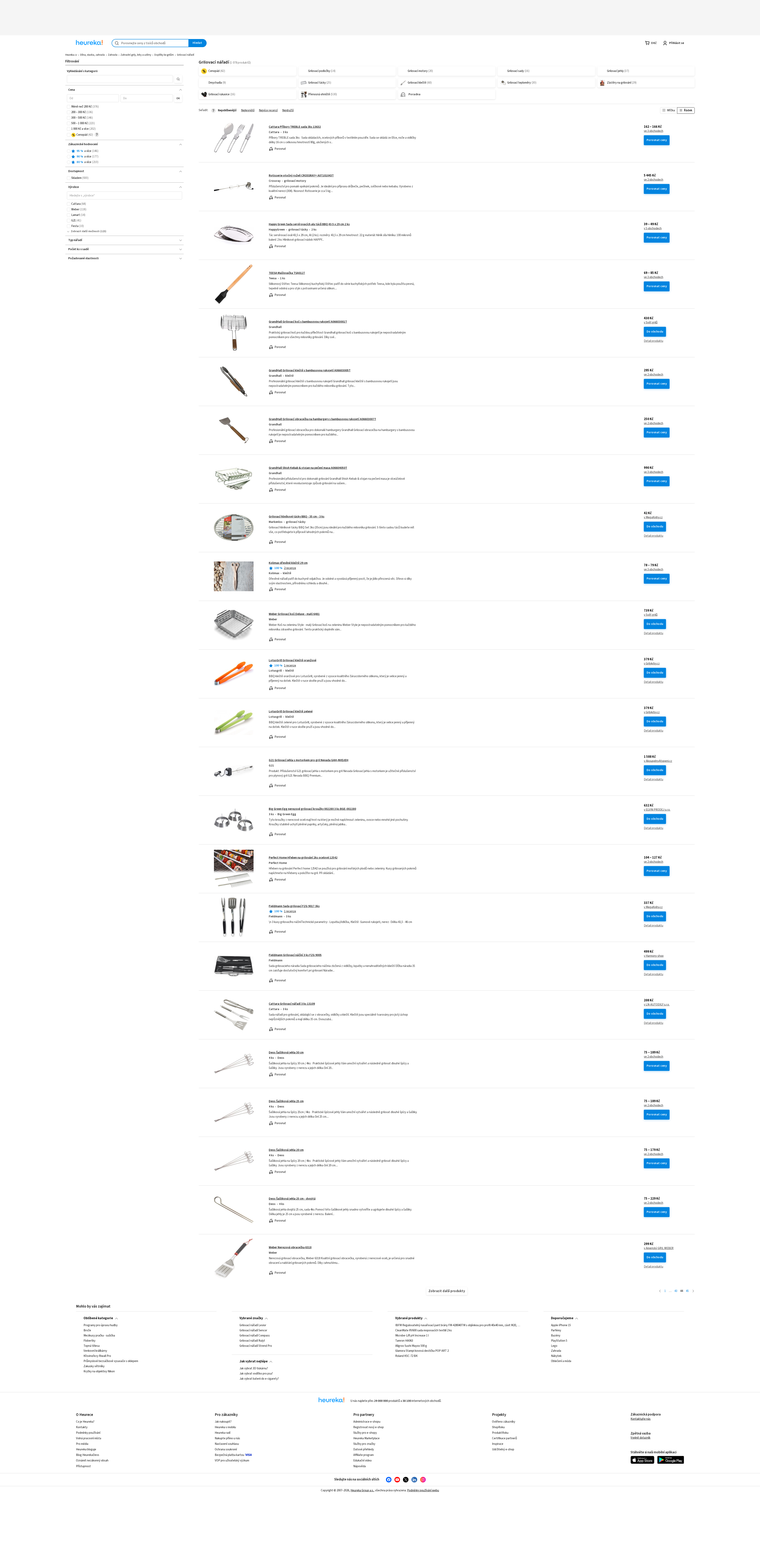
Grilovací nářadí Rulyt (252, 1341)
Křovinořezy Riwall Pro (97, 1356)
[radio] (68, 151)
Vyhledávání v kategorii (82, 71)
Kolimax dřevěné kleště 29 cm (288, 563)
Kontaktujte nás (641, 1419)
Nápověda (359, 1466)
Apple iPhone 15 (561, 1325)
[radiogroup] (124, 157)
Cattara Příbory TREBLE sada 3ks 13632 (295, 127)
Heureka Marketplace (366, 1438)
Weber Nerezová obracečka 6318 (290, 1247)
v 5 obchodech (653, 229)
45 (687, 1291)
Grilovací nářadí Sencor (253, 1330)
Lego (554, 1346)
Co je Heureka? (85, 1422)
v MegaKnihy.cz (653, 517)
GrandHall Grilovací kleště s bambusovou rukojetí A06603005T (310, 370)
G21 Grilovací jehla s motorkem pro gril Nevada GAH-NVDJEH (308, 760)
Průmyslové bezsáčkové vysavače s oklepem (111, 1361)
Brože (87, 1330)
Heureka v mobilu (225, 1427)
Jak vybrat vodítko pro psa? (256, 1374)
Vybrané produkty (409, 1318)
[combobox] (150, 43)
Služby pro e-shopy (365, 1433)
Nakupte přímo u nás (227, 1438)
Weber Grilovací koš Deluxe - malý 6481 (294, 614)
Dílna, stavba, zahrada (92, 55)
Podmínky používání (88, 1433)
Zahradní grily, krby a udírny (136, 55)
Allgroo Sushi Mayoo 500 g (411, 1346)
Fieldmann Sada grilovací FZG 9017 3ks (294, 906)
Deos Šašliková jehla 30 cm (286, 1052)
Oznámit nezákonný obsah (92, 1460)
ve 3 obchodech (653, 131)
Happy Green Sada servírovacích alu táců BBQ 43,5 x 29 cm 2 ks (309, 224)
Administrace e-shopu (366, 1422)
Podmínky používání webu (423, 1490)
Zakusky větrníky (94, 1366)
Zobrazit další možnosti (85, 231)
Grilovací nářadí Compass (254, 1335)
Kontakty (81, 1427)
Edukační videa (362, 1460)
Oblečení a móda (561, 1361)
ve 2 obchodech (653, 180)
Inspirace (497, 1444)
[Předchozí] (659, 1291)
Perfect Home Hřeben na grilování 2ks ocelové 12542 (303, 858)
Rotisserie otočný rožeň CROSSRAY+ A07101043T (301, 175)
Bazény (555, 1335)
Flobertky (89, 1341)
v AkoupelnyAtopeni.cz (658, 761)
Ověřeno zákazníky (503, 1422)
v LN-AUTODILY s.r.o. (657, 1005)
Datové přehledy (363, 1449)
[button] (120, 79)
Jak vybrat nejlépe (253, 1361)
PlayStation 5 (559, 1341)
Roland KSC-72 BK (406, 1356)
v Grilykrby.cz (652, 664)
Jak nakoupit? (223, 1422)
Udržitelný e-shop (503, 1449)
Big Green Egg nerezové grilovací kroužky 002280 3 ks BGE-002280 (312, 809)
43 (675, 1291)
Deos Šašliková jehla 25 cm (286, 1101)
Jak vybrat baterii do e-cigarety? (259, 1379)
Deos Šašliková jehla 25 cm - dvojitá (292, 1199)
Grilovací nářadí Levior (252, 1325)
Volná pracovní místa (88, 1438)
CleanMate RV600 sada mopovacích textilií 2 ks (423, 1330)
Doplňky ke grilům (164, 55)
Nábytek (556, 1356)
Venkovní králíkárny (95, 1351)
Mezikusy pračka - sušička (99, 1335)
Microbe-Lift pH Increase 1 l (412, 1335)
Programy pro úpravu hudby (101, 1325)
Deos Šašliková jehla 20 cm (286, 1150)
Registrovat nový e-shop (368, 1427)
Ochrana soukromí (226, 1449)
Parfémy (556, 1330)
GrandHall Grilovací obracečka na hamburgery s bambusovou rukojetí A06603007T (322, 419)
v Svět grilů (650, 323)
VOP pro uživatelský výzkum (232, 1460)
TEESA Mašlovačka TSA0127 (287, 273)
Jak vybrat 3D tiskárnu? (253, 1369)
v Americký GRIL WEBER (659, 1248)
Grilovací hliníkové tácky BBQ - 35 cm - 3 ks (296, 517)
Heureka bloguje (86, 1449)
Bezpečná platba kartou (229, 1455)
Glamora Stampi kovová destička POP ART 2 (422, 1351)
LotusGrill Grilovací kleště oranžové (292, 660)
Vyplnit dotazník (640, 1438)
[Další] (693, 1291)
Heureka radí (222, 1433)
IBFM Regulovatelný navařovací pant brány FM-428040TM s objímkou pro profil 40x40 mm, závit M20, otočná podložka (458, 1325)
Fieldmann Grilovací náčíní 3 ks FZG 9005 (295, 955)
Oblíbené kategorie (98, 1318)
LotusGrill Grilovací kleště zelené (291, 711)
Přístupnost (83, 1466)
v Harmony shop (654, 956)
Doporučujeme (562, 1318)
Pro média (82, 1444)
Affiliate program (363, 1455)
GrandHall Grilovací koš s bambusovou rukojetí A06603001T (308, 322)
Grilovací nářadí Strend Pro (255, 1346)
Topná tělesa (92, 1346)
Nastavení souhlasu (227, 1444)
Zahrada (112, 55)
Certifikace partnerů (504, 1438)
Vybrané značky (251, 1318)
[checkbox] (68, 107)
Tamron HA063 (404, 1341)
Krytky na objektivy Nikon (99, 1371)
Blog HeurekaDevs (87, 1455)
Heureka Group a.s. (362, 1490)
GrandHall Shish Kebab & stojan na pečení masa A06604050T (308, 468)
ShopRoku (498, 1427)
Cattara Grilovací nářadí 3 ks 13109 (292, 1004)
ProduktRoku (500, 1433)
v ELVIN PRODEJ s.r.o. (657, 810)
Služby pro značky (364, 1444)
